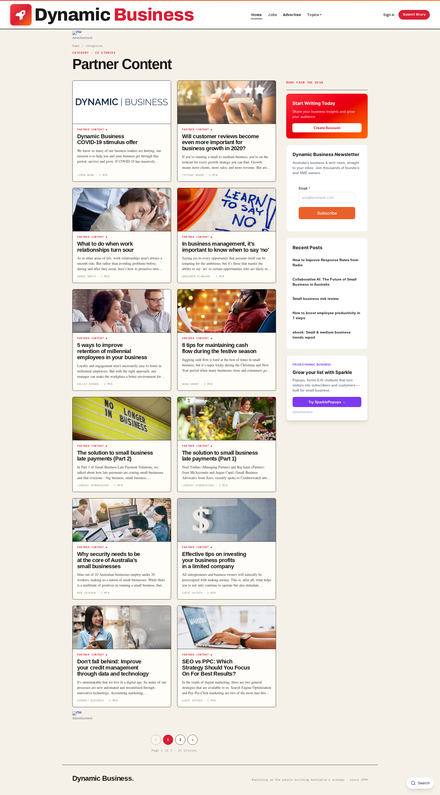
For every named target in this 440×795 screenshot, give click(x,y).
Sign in (388, 15)
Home (256, 15)
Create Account (327, 127)
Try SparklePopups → (327, 402)
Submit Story (414, 14)
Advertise (292, 15)
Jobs (272, 15)
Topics (314, 15)
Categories (94, 46)
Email (304, 188)
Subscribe (327, 212)
